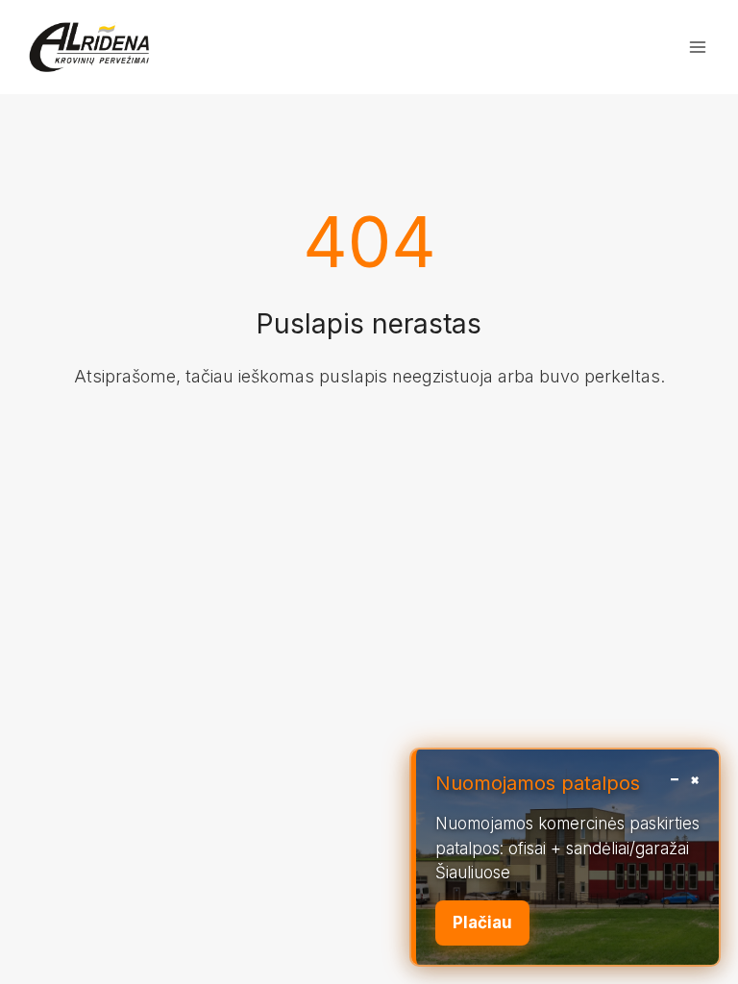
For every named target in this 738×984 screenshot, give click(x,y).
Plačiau (482, 922)
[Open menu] (697, 47)
